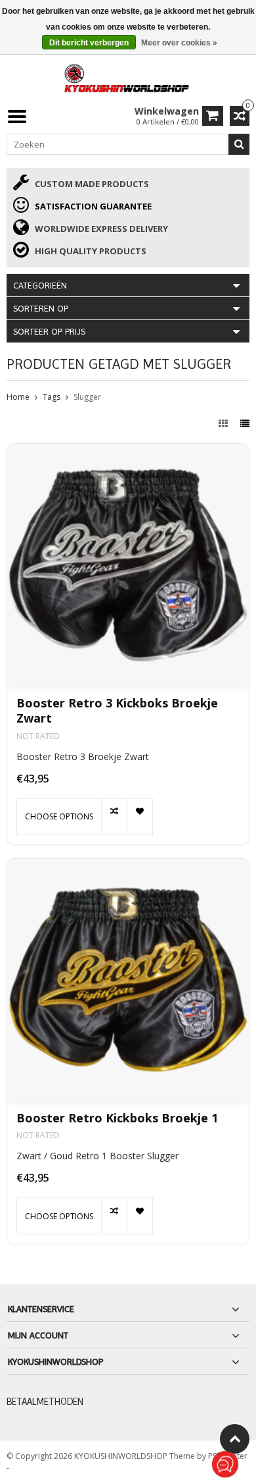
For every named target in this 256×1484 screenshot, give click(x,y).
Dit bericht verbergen (89, 42)
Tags (51, 396)
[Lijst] (244, 423)
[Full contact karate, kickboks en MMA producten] (128, 76)
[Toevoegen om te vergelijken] (114, 817)
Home (18, 396)
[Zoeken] (238, 144)
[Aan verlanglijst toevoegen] (139, 817)
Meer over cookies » (179, 42)
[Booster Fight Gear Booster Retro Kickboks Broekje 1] (128, 980)
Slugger (87, 396)
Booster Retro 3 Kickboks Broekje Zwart (117, 711)
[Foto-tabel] (224, 423)
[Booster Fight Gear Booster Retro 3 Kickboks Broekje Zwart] (128, 565)
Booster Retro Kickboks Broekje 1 (117, 1118)
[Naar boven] (234, 1439)
